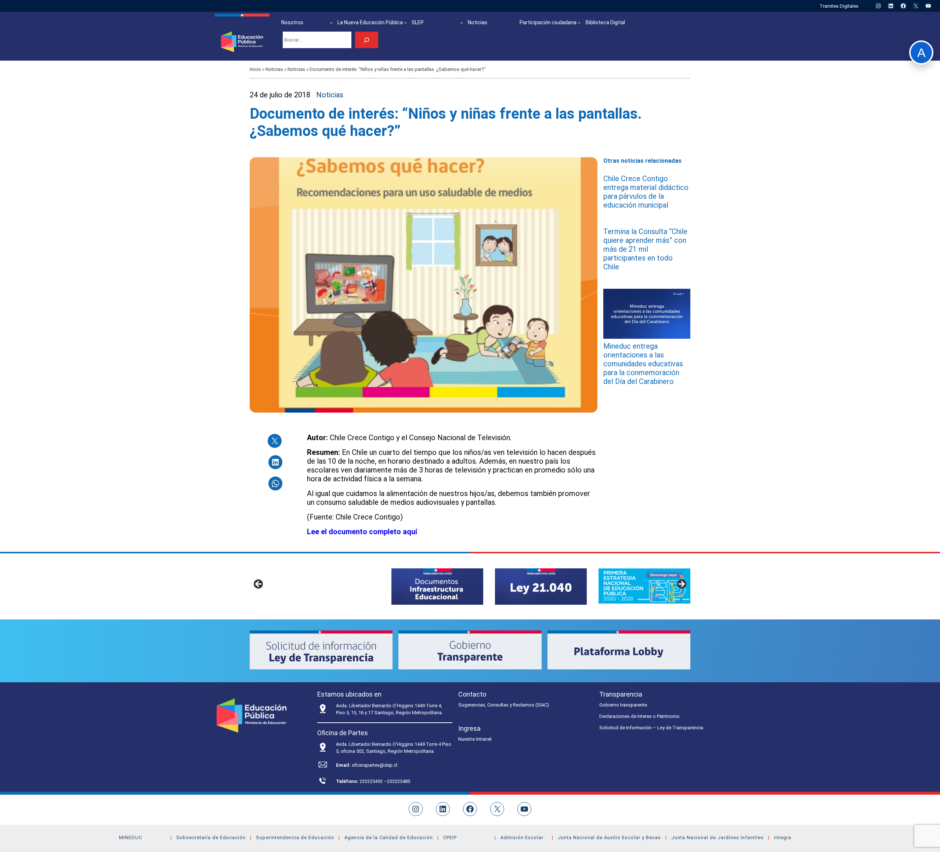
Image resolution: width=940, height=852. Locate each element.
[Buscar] (366, 40)
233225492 (371, 781)
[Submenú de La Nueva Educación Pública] (405, 22)
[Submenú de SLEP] (461, 22)
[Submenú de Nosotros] (331, 22)
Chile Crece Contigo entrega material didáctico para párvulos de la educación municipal (645, 191)
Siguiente (681, 584)
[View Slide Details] (437, 586)
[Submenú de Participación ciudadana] (579, 22)
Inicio (255, 69)
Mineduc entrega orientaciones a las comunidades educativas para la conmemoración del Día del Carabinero (643, 363)
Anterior (258, 584)
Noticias (274, 69)
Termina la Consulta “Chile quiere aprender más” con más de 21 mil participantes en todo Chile (645, 249)
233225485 (398, 781)
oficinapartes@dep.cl (374, 765)
